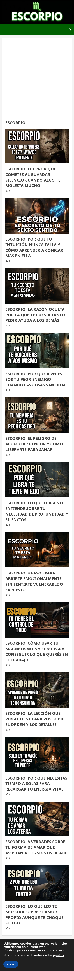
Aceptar (11, 964)
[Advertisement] (37, 81)
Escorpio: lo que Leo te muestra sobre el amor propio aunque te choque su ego (34, 914)
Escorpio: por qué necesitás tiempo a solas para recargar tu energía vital (36, 783)
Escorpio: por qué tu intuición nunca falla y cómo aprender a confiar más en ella (34, 247)
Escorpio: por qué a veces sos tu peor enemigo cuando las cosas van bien (35, 379)
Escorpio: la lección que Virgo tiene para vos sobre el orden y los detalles (35, 718)
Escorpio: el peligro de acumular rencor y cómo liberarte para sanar (34, 443)
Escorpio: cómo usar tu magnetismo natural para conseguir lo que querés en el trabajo (36, 651)
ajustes (58, 955)
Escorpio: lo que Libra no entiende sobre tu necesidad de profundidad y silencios (36, 511)
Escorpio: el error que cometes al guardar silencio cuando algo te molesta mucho (32, 177)
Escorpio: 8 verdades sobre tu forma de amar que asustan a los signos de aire (36, 847)
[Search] (70, 29)
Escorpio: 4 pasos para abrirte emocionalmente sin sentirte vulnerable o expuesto (34, 581)
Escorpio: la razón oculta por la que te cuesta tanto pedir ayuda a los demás (35, 314)
